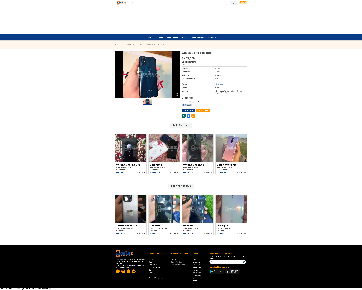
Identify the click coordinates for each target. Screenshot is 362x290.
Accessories (212, 37)
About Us (152, 259)
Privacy (151, 275)
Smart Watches (176, 262)
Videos (151, 273)
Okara (195, 278)
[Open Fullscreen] (177, 94)
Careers (152, 270)
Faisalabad (197, 273)
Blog (150, 262)
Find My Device (154, 267)
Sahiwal (195, 280)
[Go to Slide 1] (147, 102)
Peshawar (196, 265)
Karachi (195, 257)
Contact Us (153, 265)
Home (149, 37)
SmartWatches (198, 37)
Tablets (185, 37)
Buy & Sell (159, 37)
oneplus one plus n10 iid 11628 (157, 44)
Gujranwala (197, 275)
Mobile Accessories (178, 265)
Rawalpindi (197, 267)
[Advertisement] (181, 20)
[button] (147, 74)
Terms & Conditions (156, 278)
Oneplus (139, 44)
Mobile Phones (172, 37)
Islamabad (196, 262)
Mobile (128, 44)
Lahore (195, 259)
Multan (195, 270)
